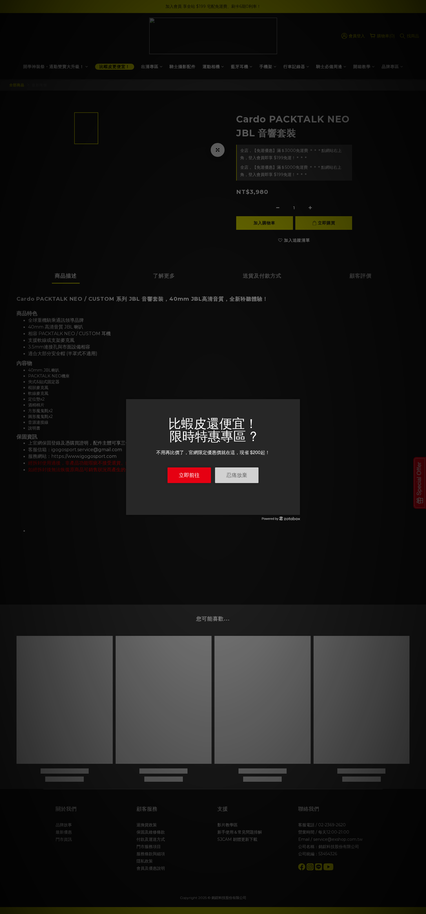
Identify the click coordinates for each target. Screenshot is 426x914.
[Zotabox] (296, 509)
